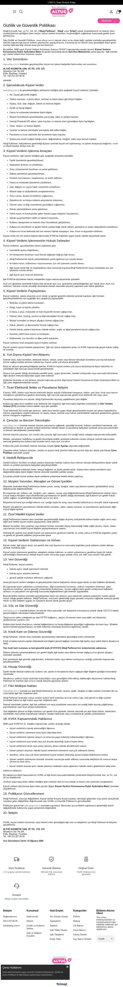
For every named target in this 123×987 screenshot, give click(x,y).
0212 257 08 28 (10, 921)
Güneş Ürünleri (80, 934)
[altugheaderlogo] (61, 961)
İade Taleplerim (57, 934)
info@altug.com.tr (11, 925)
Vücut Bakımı (79, 930)
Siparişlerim (55, 921)
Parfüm (76, 916)
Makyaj (76, 921)
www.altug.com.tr (45, 40)
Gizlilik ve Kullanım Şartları (36, 927)
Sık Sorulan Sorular (59, 916)
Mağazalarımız (10, 916)
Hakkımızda (32, 916)
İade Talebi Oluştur (58, 930)
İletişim (30, 921)
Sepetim (53, 925)
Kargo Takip (55, 939)
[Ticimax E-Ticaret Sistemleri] (61, 984)
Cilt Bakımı (78, 925)
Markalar (107, 20)
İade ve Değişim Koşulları (34, 934)
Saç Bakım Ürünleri (82, 939)
